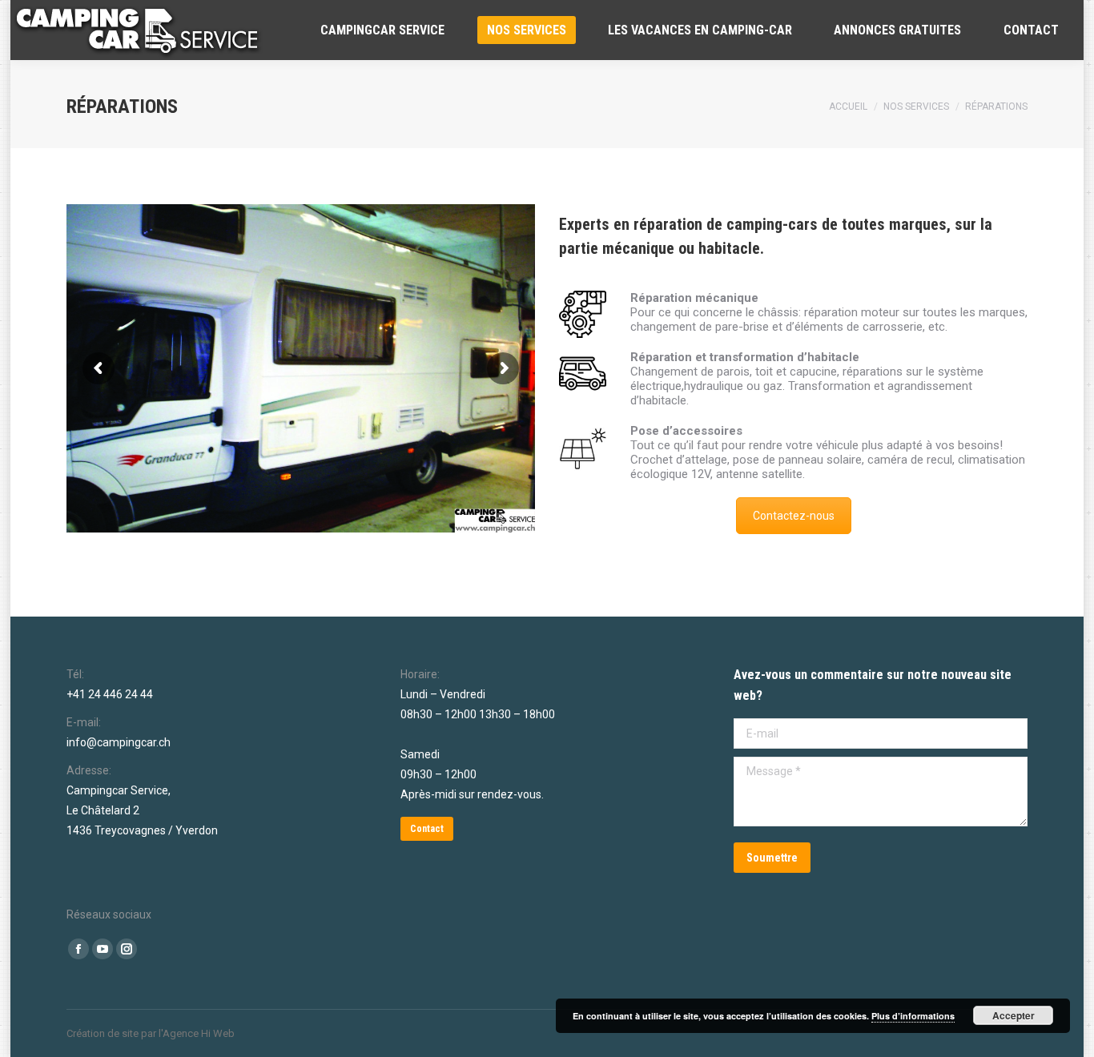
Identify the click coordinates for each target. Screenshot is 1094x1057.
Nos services (916, 106)
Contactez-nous (794, 515)
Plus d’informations (913, 1016)
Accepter (1013, 1015)
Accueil (848, 106)
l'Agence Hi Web (197, 1033)
